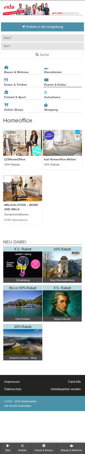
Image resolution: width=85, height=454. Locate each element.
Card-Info (74, 381)
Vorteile (22, 450)
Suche (44, 54)
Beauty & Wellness (71, 450)
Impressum (12, 381)
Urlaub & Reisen (43, 450)
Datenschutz (12, 389)
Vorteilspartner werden (66, 389)
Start (7, 450)
